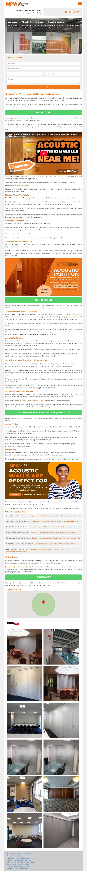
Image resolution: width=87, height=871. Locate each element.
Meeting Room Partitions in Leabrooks (19, 856)
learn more (43, 577)
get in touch (43, 300)
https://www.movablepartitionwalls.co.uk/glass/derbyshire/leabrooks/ (53, 532)
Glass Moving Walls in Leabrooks (18, 864)
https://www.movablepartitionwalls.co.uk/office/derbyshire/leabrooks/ (53, 516)
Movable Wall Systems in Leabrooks (19, 854)
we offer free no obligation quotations (43, 412)
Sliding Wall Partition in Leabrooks (18, 858)
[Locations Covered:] (6, 3)
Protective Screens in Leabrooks (17, 869)
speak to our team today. (20, 185)
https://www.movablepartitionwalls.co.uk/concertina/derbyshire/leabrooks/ (52, 544)
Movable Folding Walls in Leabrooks (19, 860)
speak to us (43, 112)
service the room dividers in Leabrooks (33, 400)
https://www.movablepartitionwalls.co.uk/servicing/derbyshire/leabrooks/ (56, 538)
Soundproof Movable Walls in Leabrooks (20, 862)
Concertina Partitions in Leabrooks (18, 866)
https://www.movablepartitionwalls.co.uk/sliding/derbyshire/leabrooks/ (55, 521)
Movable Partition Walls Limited (16, 567)
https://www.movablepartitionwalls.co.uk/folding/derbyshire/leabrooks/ (55, 527)
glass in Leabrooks (72, 317)
